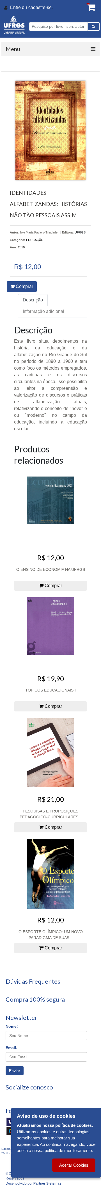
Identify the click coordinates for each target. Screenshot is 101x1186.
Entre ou (18, 7)
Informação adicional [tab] (43, 311)
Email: (11, 1047)
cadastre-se (40, 7)
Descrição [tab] (33, 299)
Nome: (12, 1026)
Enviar (14, 1070)
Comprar (24, 286)
